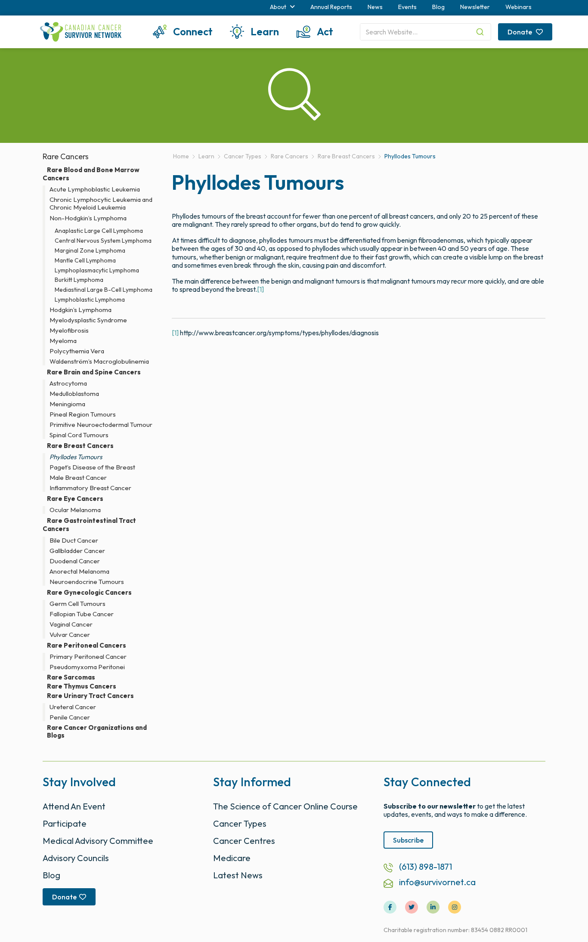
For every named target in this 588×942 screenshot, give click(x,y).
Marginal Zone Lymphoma (90, 250)
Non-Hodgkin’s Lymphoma (88, 218)
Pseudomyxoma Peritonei (87, 667)
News (375, 7)
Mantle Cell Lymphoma (85, 260)
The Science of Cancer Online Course (285, 806)
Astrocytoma (68, 383)
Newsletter (475, 7)
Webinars (518, 7)
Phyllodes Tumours (76, 457)
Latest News (238, 875)
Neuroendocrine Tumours (87, 582)
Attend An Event (74, 806)
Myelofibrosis (69, 330)
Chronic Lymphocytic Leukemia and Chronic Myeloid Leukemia (101, 203)
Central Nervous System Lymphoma (103, 240)
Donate (520, 32)
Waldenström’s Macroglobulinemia (99, 361)
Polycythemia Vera (77, 351)
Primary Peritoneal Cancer (88, 657)
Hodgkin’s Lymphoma (80, 310)
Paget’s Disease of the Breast (92, 467)
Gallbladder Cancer (77, 551)
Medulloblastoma (74, 394)
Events (407, 7)
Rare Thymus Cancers (81, 686)
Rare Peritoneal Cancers (86, 645)
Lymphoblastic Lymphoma (90, 299)
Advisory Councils (76, 857)
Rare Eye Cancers (75, 498)
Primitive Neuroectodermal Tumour (101, 425)
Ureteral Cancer (73, 707)
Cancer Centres (244, 840)
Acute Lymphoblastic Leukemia (95, 189)
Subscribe (408, 840)
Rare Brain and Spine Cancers (94, 372)
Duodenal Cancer (75, 561)
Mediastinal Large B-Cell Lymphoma (103, 289)
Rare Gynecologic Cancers (89, 592)
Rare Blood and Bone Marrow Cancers (91, 174)
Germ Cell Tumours (77, 604)
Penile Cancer (70, 717)
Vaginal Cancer (71, 624)
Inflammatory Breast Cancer (90, 488)
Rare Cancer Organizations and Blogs (97, 731)
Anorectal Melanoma (79, 571)
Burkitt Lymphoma (79, 280)
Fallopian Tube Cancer (82, 614)
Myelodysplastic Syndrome (88, 320)
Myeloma (63, 341)
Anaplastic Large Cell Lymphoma (99, 231)
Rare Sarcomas (71, 677)
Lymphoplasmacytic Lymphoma (97, 270)
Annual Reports (331, 7)
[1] (260, 289)
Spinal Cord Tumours (79, 435)
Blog (438, 7)
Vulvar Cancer (70, 635)
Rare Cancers (66, 156)
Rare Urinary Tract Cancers (90, 696)
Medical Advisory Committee (98, 840)
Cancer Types (239, 823)
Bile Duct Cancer (74, 540)
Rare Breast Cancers (80, 446)
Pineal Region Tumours (83, 414)
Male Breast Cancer (78, 478)
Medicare (232, 857)
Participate (65, 823)
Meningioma (67, 404)
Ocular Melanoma (75, 510)
